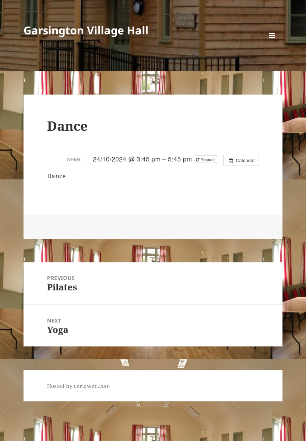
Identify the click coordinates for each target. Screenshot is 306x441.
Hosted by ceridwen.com (78, 385)
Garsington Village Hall (86, 30)
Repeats (208, 159)
